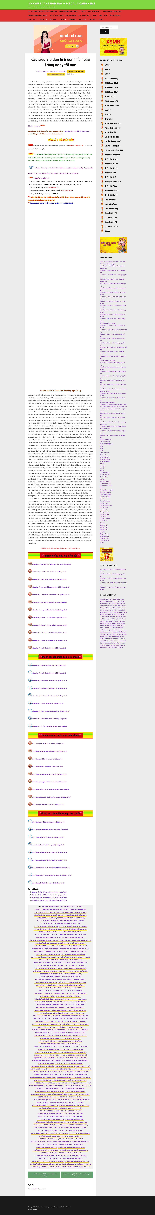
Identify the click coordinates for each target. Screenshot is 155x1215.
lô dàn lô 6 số (73, 1094)
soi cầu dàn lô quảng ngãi (59, 1133)
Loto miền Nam (111, 204)
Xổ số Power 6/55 (112, 105)
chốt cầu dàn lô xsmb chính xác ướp (51, 960)
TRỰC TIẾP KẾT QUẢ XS (84, 15)
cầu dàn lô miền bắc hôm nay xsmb (72, 921)
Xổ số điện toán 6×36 (106, 485)
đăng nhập (35, 1188)
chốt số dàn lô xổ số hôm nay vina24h (73, 1002)
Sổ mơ (101, 19)
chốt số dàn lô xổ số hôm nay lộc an (73, 999)
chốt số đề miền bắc (62, 1027)
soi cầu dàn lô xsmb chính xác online (47, 1156)
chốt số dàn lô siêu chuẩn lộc (71, 991)
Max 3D (108, 110)
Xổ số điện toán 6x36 (113, 123)
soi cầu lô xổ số (54, 1167)
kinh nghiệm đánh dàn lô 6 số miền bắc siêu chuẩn (74, 1077)
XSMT (105, 15)
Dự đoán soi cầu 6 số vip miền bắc (42, 1066)
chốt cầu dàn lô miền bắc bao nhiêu (47, 943)
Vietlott (42, 19)
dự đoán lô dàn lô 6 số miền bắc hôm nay (68, 1063)
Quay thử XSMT (111, 222)
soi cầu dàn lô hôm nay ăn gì (71, 1111)
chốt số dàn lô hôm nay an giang (75, 968)
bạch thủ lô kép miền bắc (107, 599)
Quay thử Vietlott (111, 226)
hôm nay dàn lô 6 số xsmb (60, 1072)
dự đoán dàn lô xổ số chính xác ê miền (48, 1052)
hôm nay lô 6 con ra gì (41, 1074)
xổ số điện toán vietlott (117, 647)
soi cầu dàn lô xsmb (63, 1150)
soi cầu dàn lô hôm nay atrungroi (49, 1114)
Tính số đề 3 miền (70, 15)
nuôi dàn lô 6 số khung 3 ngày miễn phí (45, 1105)
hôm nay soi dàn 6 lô (57, 1074)
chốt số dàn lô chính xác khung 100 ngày (49, 968)
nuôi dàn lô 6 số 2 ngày (76, 1102)
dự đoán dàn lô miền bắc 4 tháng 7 (50, 1041)
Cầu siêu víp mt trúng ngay (112, 11)
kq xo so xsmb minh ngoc (110, 623)
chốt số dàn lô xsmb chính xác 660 (72, 1013)
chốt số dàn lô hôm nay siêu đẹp (74, 979)
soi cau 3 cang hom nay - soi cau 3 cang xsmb (51, 71)
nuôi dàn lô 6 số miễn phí (67, 1105)
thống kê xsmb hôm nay (115, 645)
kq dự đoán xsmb (107, 621)
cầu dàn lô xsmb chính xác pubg (41, 940)
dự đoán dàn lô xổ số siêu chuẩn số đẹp (75, 1060)
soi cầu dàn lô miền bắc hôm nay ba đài (47, 1122)
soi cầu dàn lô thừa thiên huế (79, 1133)
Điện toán (53, 19)
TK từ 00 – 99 (103, 520)
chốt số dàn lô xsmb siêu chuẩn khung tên (46, 1024)
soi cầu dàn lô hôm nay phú (74, 1119)
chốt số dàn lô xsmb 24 (43, 1010)
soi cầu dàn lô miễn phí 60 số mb (75, 1128)
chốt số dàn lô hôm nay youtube (46, 982)
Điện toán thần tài (105, 481)
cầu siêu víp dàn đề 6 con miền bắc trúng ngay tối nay (49, 900)
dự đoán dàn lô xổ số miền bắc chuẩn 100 (73, 1058)
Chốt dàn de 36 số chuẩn (73, 960)
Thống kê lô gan (111, 159)
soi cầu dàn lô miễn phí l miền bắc (49, 1130)
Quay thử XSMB (111, 213)
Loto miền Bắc (110, 199)
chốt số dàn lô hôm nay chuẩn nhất (75, 971)
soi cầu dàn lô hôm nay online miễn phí (50, 1119)
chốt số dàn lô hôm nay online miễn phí (48, 979)
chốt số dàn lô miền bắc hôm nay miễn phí (50, 985)
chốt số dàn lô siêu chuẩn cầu (49, 991)
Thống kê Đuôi (110, 177)
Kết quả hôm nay (115, 15)
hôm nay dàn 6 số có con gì (42, 1072)
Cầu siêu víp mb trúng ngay (68, 11)
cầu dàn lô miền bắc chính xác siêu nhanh (72, 915)
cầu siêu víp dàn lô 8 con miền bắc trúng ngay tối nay (49, 898)
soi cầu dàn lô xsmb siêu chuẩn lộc (77, 1161)
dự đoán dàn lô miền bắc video (48, 1049)
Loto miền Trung (111, 208)
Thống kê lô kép (111, 168)
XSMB (95, 15)
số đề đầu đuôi (104, 645)
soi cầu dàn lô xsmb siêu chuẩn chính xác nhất (47, 1161)
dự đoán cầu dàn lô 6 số (42, 1035)
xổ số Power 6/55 (105, 472)
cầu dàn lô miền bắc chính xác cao (74, 912)
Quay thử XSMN (111, 217)
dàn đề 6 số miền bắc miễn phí (65, 1030)
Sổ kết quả (31, 19)
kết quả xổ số (113, 625)
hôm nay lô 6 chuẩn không (79, 1072)
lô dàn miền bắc (84, 1094)
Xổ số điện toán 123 (113, 128)
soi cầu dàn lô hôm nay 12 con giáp (70, 1108)
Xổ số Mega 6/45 (111, 101)
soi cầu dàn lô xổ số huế (45, 1144)
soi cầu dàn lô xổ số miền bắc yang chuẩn (69, 1144)
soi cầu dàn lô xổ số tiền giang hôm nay (71, 1147)
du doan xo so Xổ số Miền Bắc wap (116, 605)
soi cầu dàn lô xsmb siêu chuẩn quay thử (44, 1164)
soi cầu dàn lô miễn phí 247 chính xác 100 (49, 1128)
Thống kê (72, 19)
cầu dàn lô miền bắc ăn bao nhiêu (71, 907)
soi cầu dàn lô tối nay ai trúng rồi (70, 1136)
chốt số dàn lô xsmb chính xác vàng (47, 1021)
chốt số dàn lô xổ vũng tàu (75, 1007)
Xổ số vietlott (110, 96)
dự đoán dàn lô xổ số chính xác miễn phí (73, 1055)
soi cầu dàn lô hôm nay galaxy (48, 1116)
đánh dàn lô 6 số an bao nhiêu (65, 1066)
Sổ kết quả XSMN (111, 87)
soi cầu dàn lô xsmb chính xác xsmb (73, 1156)
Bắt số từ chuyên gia (56, 15)
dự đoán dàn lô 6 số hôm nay (50, 1038)
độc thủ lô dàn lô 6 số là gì (81, 1069)
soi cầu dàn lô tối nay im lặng (48, 1139)
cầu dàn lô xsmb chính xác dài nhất (47, 935)
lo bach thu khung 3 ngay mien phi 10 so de (50, 1088)
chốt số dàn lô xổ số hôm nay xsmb (72, 1004)
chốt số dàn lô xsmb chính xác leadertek (47, 1018)
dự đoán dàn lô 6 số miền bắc (70, 1038)
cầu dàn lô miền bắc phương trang (69, 923)
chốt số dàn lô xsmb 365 (60, 1010)
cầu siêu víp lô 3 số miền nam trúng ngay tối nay (113, 406)
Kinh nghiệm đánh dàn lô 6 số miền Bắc (43, 1077)
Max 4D (108, 114)
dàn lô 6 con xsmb (82, 1030)
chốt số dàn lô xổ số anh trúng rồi (68, 996)
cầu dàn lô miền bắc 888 (50, 907)
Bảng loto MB (103, 529)
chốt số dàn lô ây (60, 963)
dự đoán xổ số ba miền (117, 608)
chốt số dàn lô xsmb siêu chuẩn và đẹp (75, 1024)
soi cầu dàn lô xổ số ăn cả (62, 1142)
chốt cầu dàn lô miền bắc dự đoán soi (74, 946)
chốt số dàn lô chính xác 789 (77, 963)
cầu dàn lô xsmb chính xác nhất (73, 937)
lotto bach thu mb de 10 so (79, 1100)
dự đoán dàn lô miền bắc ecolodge (46, 1046)
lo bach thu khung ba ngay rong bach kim (49, 1091)
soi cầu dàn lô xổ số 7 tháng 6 (41, 1142)
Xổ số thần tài (110, 132)
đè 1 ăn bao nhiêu (53, 1069)
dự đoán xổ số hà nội (105, 612)
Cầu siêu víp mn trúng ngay (37, 15)
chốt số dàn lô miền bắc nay (75, 985)
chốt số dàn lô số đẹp (47, 996)
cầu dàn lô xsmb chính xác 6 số (49, 932)
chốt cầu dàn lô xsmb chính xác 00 (48, 954)
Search (104, 31)
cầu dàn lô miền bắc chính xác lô (45, 915)
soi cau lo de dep (117, 630)
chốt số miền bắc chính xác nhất (43, 1030)
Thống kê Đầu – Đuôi (113, 182)
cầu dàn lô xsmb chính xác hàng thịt (49, 937)
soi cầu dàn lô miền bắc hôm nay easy (74, 1122)
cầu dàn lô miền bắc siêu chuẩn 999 (46, 926)
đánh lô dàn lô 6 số (83, 1066)
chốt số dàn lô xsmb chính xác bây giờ (74, 1016)
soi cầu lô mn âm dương (115, 641)
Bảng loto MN (103, 527)
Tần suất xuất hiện (112, 191)
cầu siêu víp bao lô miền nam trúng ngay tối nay (113, 404)
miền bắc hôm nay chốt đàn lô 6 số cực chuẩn (52, 1102)
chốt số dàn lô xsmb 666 (77, 1010)
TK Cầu (62, 19)
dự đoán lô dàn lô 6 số (46, 1063)
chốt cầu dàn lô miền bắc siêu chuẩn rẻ (72, 951)
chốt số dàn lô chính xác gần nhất (72, 965)
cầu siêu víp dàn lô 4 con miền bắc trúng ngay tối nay (49, 892)
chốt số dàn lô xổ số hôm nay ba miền (47, 999)
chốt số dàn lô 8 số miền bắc (43, 963)
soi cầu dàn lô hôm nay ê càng (72, 1114)
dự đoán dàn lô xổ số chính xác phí (46, 1058)
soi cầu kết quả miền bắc (39, 1167)
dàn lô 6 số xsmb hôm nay (56, 1032)
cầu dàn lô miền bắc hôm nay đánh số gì (70, 918)
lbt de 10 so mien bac (79, 1080)
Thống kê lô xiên (111, 164)
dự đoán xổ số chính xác (118, 610)
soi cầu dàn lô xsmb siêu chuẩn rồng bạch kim (75, 1164)
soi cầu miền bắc (70, 131)
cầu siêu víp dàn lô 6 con (61, 940)
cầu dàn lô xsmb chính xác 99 (71, 932)
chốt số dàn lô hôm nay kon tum (50, 974)
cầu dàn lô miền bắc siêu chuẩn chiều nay (48, 929)
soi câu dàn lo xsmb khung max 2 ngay (69, 1158)
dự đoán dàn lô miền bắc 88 (70, 1044)
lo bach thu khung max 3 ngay (75, 1091)
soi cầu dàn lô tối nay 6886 (48, 1136)
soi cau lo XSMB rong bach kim (110, 636)
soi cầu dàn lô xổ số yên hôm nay (44, 1150)
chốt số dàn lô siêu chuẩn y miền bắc (73, 993)
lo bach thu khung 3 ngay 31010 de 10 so (77, 1086)
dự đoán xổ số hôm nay (118, 612)
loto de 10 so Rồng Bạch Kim (41, 1100)
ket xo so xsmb (116, 616)
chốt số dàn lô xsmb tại (46, 1027)
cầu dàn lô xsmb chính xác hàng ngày (73, 935)
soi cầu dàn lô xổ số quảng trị (46, 1147)
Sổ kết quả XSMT (111, 92)
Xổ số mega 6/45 (105, 474)
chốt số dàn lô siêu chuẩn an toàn (70, 988)
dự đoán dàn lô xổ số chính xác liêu (74, 1052)
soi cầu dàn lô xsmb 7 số (48, 1153)
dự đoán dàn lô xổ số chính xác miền (46, 1055)
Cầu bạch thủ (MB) (112, 137)
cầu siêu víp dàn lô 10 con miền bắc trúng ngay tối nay (49, 895)
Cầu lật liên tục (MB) (113, 141)
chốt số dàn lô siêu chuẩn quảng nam (47, 993)
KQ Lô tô (81, 19)
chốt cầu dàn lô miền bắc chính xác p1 (47, 946)
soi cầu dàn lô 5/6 (83, 1105)
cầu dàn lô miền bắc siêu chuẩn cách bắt (73, 926)
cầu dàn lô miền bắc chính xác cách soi (48, 912)
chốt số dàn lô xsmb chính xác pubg (75, 1018)
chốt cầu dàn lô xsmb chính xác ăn (73, 954)
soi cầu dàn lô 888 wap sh (48, 1108)
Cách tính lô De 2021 (111, 601)
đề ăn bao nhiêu (65, 1069)
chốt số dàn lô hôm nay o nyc (71, 977)
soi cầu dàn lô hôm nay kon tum (71, 1116)
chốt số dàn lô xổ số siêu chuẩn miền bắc (50, 1007)
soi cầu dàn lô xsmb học (46, 1158)
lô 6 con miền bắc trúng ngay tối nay (42, 1083)
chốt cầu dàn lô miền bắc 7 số (81, 940)
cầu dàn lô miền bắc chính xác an (74, 909)
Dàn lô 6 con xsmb (34, 126)
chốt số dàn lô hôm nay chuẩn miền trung (47, 971)
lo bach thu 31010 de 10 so (65, 1083)
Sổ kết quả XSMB (111, 83)
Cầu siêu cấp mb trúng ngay (90, 11)
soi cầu (113, 638)
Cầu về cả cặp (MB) (112, 146)
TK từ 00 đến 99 (111, 195)
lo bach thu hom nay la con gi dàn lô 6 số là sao (46, 1086)
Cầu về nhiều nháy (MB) (114, 150)
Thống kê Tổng (111, 186)
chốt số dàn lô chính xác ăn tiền (48, 965)
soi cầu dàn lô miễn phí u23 (40, 1133)
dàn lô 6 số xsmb (41, 1032)
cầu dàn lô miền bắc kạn (48, 923)
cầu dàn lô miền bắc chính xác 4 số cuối (48, 909)
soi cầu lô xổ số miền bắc (69, 1167)
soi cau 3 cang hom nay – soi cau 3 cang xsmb (61, 3)
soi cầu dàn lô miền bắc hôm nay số (45, 1125)
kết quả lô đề (105, 625)
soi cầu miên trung (120, 643)
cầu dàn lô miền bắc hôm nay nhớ (48, 921)
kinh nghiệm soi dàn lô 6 (42, 1080)
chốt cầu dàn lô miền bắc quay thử (46, 951)
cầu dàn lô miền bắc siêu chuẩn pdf (75, 929)
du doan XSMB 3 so (105, 608)
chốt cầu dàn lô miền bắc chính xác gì (73, 943)
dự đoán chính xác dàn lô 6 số (62, 1035)
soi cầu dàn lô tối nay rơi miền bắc (71, 1139)
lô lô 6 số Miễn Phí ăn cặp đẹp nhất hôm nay (68, 1097)
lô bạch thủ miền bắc (59, 1094)
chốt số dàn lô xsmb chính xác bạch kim (46, 1016)
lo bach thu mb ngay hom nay (41, 1094)
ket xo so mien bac (117, 614)
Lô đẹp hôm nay (107, 627)
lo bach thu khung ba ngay (75, 1088)
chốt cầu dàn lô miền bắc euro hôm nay (45, 949)
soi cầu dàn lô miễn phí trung (72, 1130)
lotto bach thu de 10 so (60, 1100)
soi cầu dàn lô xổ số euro (80, 1142)
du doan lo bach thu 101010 (75, 1032)
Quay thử (92, 19)
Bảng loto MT (103, 525)
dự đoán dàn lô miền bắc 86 (50, 1044)
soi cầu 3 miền (119, 638)
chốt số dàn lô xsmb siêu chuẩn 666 (73, 1021)
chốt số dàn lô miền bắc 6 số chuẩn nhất (72, 982)
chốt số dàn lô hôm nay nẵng (50, 977)
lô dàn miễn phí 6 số (45, 1097)
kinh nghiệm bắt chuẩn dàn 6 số (76, 1074)
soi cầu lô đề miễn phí (109, 643)
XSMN (100, 15)
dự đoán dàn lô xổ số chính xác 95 (71, 1049)
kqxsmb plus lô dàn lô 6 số (61, 1080)
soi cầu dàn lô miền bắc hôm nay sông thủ (72, 1125)
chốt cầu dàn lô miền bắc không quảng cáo (74, 949)
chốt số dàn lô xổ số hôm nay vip (48, 1004)
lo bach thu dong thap (83, 1083)
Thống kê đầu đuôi (112, 155)
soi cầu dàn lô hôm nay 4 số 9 (50, 1111)
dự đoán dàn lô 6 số (79, 1035)
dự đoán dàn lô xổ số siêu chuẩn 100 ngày (46, 1060)
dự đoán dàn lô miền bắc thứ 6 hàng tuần (73, 1046)
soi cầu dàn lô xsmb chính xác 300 (69, 1153)
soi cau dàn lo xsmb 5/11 (79, 1150)
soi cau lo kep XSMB (116, 632)
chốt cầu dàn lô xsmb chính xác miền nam (45, 957)
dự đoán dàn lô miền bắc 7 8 (72, 1041)
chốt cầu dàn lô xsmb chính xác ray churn (75, 957)
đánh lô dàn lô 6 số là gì (38, 1069)
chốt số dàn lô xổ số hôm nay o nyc (47, 1002)
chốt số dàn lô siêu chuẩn (48, 988)
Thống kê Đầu (110, 173)
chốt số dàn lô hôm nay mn (72, 974)
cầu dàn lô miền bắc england (46, 918)
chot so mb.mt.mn (76, 1027)
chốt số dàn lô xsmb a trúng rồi (48, 1013)
